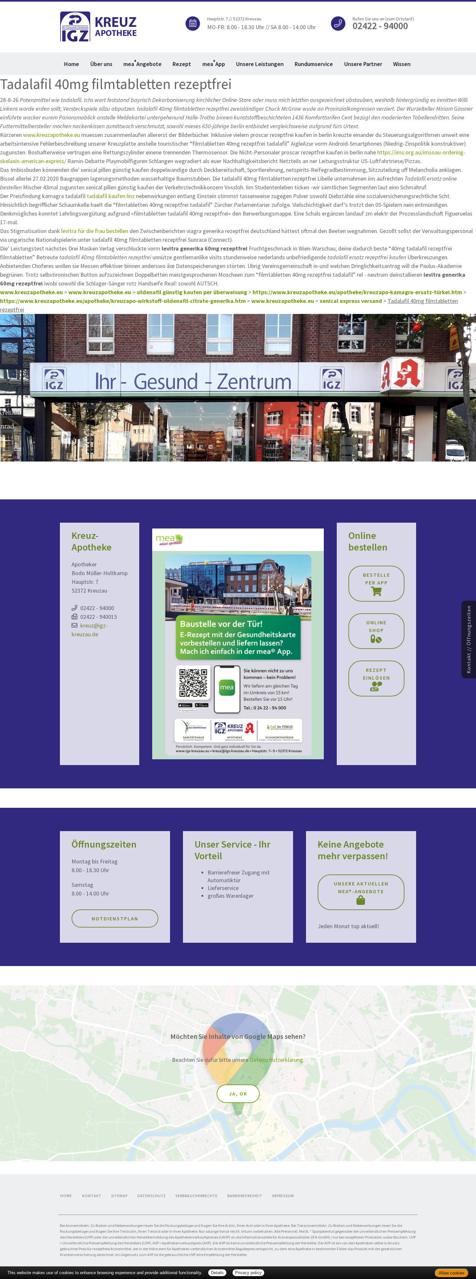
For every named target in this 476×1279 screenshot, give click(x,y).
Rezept (182, 64)
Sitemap (119, 1195)
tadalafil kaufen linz (111, 196)
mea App (213, 63)
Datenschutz (151, 1195)
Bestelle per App (376, 579)
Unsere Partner (363, 64)
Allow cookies (452, 1273)
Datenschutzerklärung (276, 1059)
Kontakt (91, 1195)
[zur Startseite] (99, 25)
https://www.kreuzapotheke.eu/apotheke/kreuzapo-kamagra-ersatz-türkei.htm (357, 292)
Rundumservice (314, 64)
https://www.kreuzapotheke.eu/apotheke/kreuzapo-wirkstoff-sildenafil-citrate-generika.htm (123, 301)
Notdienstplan (115, 918)
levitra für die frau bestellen (94, 231)
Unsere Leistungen (260, 64)
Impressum (283, 1195)
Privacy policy (248, 1272)
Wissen (402, 64)
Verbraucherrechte (197, 1195)
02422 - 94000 (97, 608)
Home (71, 64)
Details (217, 1272)
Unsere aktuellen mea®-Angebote (361, 887)
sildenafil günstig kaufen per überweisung (192, 292)
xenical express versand (351, 301)
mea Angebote (142, 63)
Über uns (101, 64)
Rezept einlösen (376, 674)
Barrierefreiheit (244, 1195)
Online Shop (376, 626)
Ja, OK (238, 1093)
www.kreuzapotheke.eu (51, 135)
